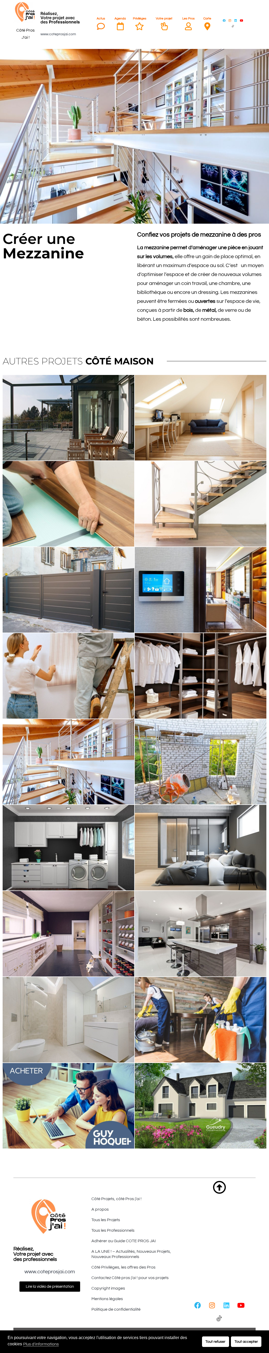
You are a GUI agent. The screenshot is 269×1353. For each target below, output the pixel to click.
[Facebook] (224, 20)
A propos (100, 1209)
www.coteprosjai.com (58, 34)
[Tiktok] (233, 26)
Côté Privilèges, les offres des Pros (123, 1267)
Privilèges (139, 18)
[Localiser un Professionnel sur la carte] (207, 26)
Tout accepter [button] (246, 1342)
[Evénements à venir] (120, 26)
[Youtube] (241, 20)
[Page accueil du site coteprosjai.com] (25, 12)
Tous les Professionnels (112, 1230)
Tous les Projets (105, 1220)
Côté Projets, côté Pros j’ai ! (116, 1199)
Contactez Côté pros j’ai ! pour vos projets (130, 1278)
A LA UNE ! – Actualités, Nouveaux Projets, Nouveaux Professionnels (131, 1254)
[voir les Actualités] (101, 26)
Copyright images (108, 1288)
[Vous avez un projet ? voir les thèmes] (164, 26)
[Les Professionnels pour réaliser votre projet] (188, 26)
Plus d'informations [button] (41, 1344)
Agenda (120, 18)
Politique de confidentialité (116, 1309)
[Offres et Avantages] (139, 26)
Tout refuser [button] (215, 1342)
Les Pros (188, 18)
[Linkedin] (236, 20)
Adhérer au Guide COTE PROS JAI (123, 1241)
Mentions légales (107, 1299)
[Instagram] (230, 20)
